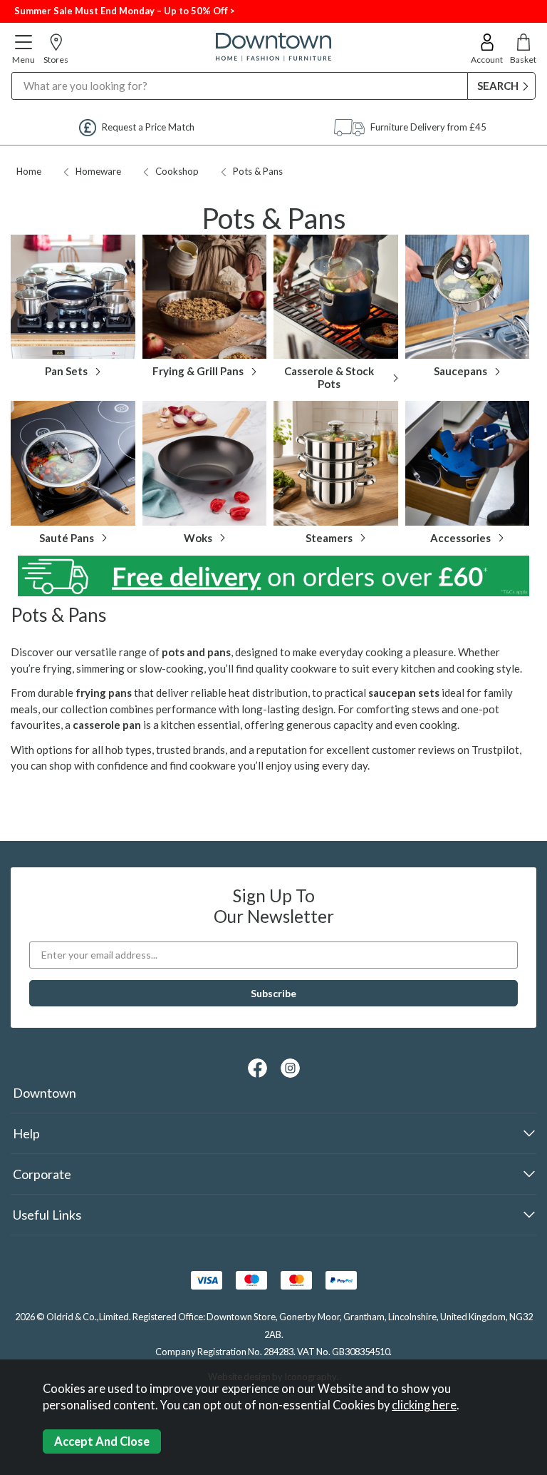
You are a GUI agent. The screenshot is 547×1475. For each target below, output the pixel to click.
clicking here (424, 1405)
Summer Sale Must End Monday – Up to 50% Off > (124, 10)
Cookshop (177, 171)
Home (28, 171)
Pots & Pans (258, 171)
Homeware (98, 171)
